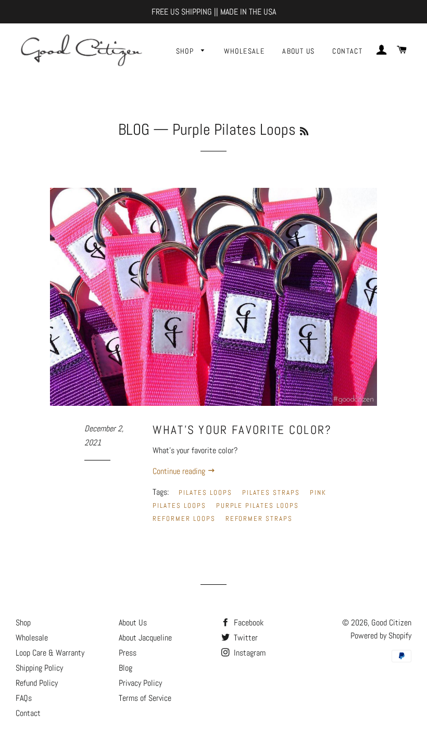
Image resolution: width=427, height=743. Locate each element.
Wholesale (244, 51)
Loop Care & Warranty (50, 652)
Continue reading (180, 471)
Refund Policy (37, 682)
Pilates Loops (205, 492)
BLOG (133, 129)
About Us (298, 51)
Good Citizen (391, 622)
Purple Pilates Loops (257, 505)
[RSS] (304, 131)
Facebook (247, 622)
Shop (186, 51)
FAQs (24, 698)
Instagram (249, 652)
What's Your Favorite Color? (242, 430)
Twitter (245, 637)
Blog (125, 667)
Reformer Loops (184, 518)
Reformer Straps (259, 518)
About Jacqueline (145, 637)
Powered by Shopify (380, 635)
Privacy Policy (140, 682)
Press (127, 652)
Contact (347, 51)
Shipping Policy (39, 667)
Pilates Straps (271, 492)
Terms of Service (145, 698)
